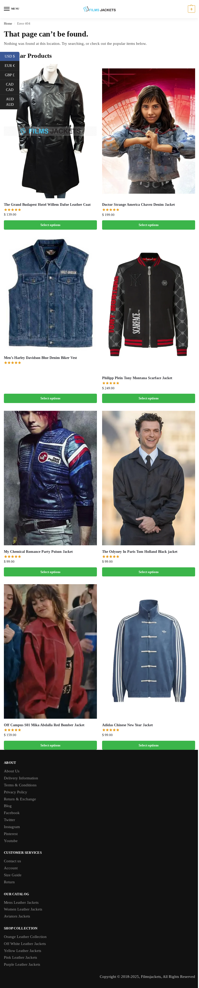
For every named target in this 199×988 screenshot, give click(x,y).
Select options (50, 225)
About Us (11, 771)
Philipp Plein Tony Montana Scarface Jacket (137, 378)
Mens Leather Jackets (21, 902)
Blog (8, 806)
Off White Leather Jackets (25, 944)
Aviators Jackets (17, 916)
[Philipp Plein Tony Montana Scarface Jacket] (148, 304)
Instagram (12, 827)
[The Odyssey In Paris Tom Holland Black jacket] (148, 478)
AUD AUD (12, 102)
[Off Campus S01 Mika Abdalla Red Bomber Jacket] (50, 651)
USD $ (12, 56)
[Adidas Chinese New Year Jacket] (148, 651)
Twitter (9, 820)
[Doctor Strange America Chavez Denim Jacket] (148, 131)
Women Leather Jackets (23, 909)
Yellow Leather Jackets (22, 951)
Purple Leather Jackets (22, 964)
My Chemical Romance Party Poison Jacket (38, 552)
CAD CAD (12, 87)
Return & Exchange (20, 799)
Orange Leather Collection (25, 937)
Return (9, 882)
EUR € (12, 65)
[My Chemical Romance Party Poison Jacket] (50, 478)
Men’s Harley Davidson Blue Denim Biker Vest (40, 358)
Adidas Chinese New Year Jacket (127, 725)
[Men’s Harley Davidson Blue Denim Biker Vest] (50, 294)
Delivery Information (21, 778)
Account (11, 868)
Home (8, 23)
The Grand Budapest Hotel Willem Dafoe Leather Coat (47, 205)
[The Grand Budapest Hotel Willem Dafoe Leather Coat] (50, 131)
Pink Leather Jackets (20, 957)
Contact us (12, 861)
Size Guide (13, 875)
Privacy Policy (15, 792)
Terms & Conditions (20, 785)
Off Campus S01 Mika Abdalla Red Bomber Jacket (44, 725)
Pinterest (11, 834)
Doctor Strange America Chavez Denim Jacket (138, 205)
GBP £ (12, 74)
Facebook (12, 813)
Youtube (11, 841)
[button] (191, 9)
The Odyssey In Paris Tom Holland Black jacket (139, 552)
